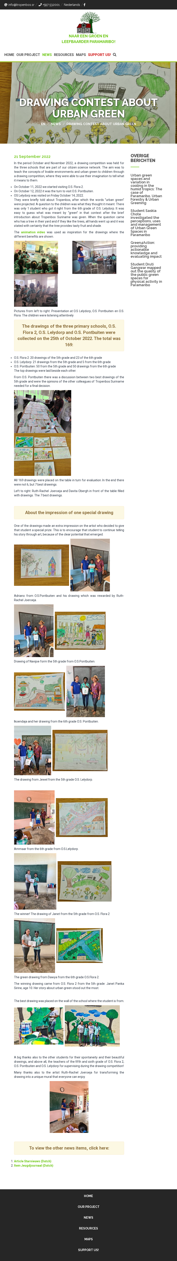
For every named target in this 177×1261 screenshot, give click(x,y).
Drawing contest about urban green (101, 124)
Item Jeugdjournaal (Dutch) (33, 1165)
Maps (81, 55)
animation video (33, 232)
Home (9, 55)
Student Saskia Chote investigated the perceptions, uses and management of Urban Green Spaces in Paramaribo (146, 223)
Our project (28, 55)
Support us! (99, 55)
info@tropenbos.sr (21, 4)
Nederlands (72, 4)
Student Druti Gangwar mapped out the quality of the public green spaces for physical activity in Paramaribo (146, 275)
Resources (64, 55)
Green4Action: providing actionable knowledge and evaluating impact (146, 249)
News (47, 55)
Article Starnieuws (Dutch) (32, 1161)
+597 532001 (51, 4)
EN (43, 124)
